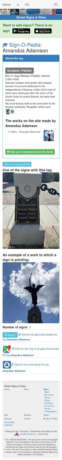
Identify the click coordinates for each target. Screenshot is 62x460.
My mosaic (49, 394)
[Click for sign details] (31, 210)
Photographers (51, 411)
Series (47, 397)
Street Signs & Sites (31, 17)
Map (6, 414)
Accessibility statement (9, 423)
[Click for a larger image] (31, 292)
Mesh (47, 392)
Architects (49, 403)
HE (27, 4)
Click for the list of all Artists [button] (17, 164)
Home (7, 4)
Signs (46, 389)
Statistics (27, 414)
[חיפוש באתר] (17, 4)
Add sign (8, 418)
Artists (47, 400)
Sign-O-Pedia (24, 44)
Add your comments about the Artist (31, 152)
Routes (48, 408)
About (26, 389)
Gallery (46, 414)
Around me (49, 405)
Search (11, 335)
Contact (27, 418)
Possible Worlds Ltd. (28, 434)
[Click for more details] (12, 111)
